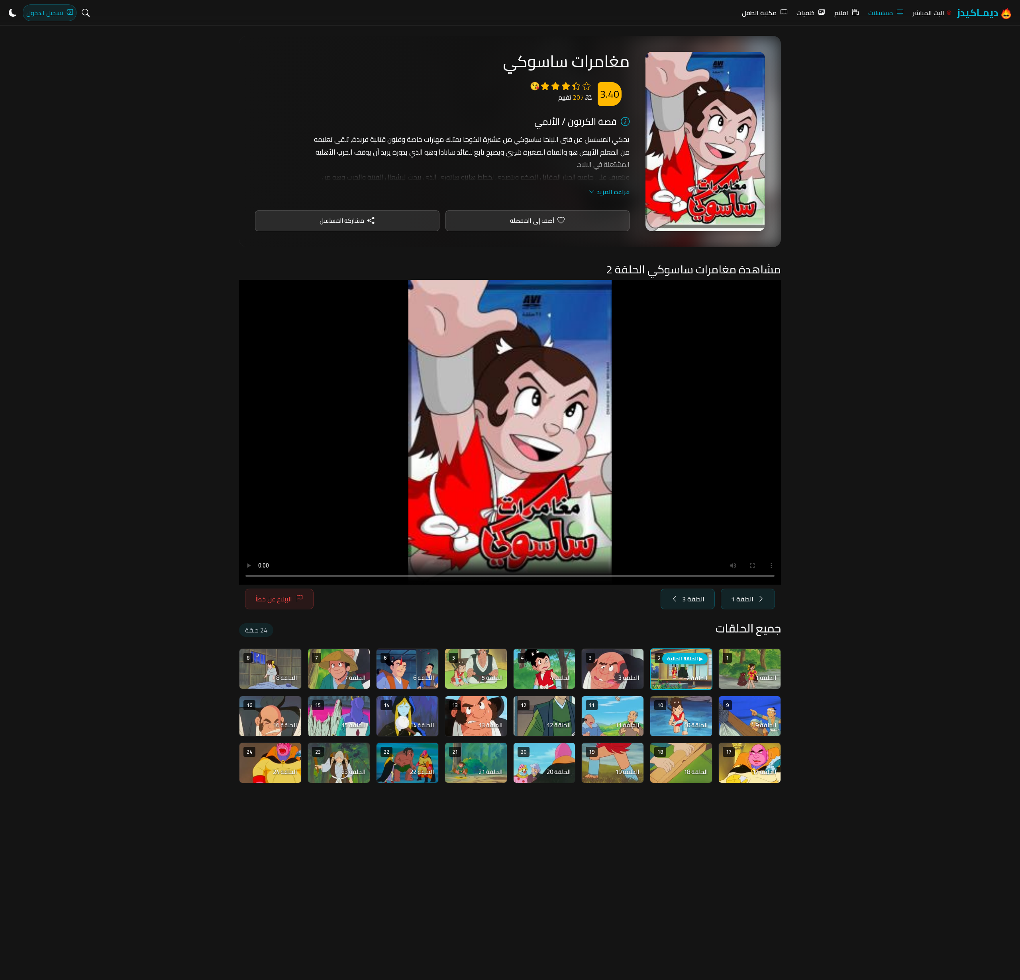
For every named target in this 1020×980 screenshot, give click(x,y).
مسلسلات (880, 13)
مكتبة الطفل (759, 13)
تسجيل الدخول (45, 13)
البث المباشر (928, 13)
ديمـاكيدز (978, 13)
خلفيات (805, 13)
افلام (841, 13)
